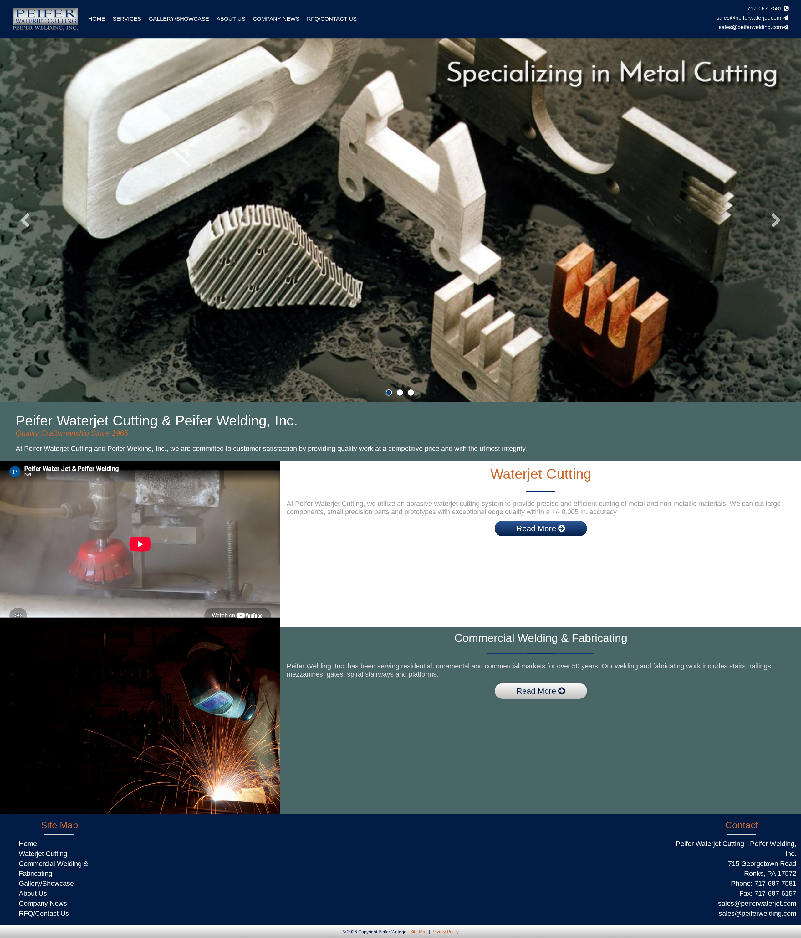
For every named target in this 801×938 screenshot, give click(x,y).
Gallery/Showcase (46, 883)
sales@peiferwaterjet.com (750, 18)
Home (28, 844)
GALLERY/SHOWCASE (179, 19)
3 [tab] (411, 392)
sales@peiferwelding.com (751, 27)
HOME (96, 19)
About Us (33, 893)
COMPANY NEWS (276, 19)
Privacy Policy (445, 931)
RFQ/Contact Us (44, 913)
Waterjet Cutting (43, 854)
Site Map (419, 931)
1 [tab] (389, 392)
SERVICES (127, 19)
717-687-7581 (765, 8)
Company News (43, 903)
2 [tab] (400, 392)
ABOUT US (231, 19)
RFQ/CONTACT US (332, 19)
